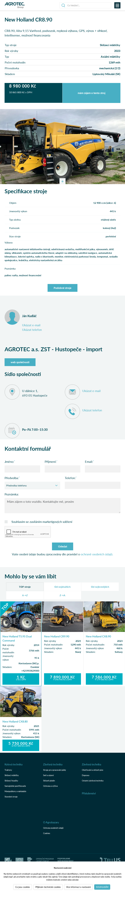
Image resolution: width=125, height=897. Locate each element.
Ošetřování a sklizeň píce (92, 769)
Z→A (62, 595)
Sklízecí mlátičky (12, 775)
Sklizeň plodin (49, 780)
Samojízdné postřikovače (15, 785)
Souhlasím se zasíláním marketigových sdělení (41, 522)
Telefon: (70, 478)
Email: (89, 461)
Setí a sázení (48, 775)
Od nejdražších (62, 586)
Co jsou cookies (22, 886)
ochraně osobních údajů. (97, 554)
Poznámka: (12, 494)
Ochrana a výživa (50, 785)
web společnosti (20, 362)
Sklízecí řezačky (11, 780)
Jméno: (9, 461)
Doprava (85, 775)
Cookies (46, 833)
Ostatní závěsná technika (92, 780)
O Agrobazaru (51, 822)
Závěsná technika (52, 764)
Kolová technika (13, 764)
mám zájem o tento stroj (91, 93)
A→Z (25, 595)
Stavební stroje (11, 796)
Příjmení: (50, 461)
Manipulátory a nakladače (15, 791)
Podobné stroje (62, 288)
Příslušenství (89, 793)
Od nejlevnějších (100, 586)
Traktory (8, 769)
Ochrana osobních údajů (53, 827)
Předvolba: (12, 478)
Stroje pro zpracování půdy (54, 769)
